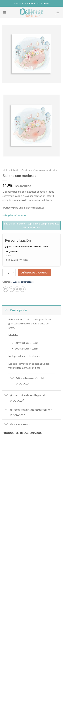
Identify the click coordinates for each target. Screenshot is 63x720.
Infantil (14, 170)
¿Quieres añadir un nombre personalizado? (26, 246)
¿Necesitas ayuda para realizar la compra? (31, 412)
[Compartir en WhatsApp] (5, 289)
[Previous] (5, 86)
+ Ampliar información (14, 215)
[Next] (14, 86)
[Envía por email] (23, 289)
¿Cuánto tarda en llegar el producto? (27, 397)
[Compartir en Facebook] (11, 289)
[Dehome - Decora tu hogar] (31, 12)
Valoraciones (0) (21, 424)
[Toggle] (6, 310)
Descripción (18, 310)
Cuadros (25, 170)
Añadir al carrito (34, 272)
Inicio (5, 170)
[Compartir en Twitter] (17, 289)
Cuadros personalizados (45, 170)
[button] (4, 12)
